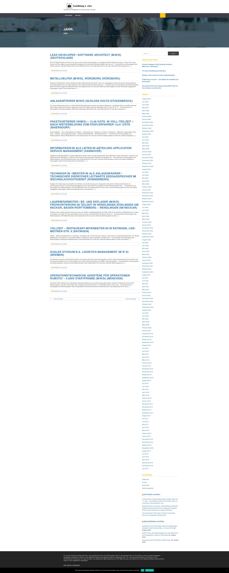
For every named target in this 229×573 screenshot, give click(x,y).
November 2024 (147, 160)
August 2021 (146, 275)
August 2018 (146, 380)
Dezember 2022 (147, 228)
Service (78, 15)
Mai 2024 (145, 178)
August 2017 (146, 416)
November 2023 (147, 196)
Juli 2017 (145, 419)
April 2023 (145, 216)
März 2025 (145, 149)
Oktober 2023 (146, 199)
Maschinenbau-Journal (154, 521)
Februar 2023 (146, 222)
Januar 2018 (146, 401)
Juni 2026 (145, 105)
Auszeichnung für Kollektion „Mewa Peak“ (156, 540)
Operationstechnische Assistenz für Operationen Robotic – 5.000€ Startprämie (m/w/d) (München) (90, 276)
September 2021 (147, 272)
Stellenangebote (147, 488)
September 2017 (147, 413)
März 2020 (145, 325)
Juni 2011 (145, 468)
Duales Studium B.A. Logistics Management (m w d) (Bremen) (89, 253)
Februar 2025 (146, 152)
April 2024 (145, 181)
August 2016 (146, 451)
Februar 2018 (146, 398)
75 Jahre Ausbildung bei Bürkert (154, 71)
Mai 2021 (145, 284)
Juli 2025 (145, 137)
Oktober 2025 (146, 128)
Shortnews (145, 485)
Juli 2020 (145, 313)
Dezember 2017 (147, 404)
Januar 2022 (146, 260)
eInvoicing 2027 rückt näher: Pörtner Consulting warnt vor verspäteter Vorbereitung (158, 514)
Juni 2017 (145, 422)
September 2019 (147, 342)
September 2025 (147, 131)
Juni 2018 (145, 386)
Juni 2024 (145, 175)
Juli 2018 (145, 383)
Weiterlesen (149, 570)
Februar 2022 (146, 257)
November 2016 (147, 442)
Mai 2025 (145, 143)
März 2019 (145, 360)
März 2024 (145, 184)
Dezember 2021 (147, 263)
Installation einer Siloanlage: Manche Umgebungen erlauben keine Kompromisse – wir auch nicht (159, 527)
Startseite (68, 15)
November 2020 (147, 301)
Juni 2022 (145, 246)
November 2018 (147, 372)
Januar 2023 (146, 225)
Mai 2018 (145, 389)
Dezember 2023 (147, 193)
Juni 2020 (145, 316)
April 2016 (145, 460)
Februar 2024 (146, 187)
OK (142, 570)
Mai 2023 (145, 213)
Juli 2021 (145, 278)
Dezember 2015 (147, 463)
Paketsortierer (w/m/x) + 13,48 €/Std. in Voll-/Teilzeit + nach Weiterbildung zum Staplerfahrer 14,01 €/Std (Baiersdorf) (92, 124)
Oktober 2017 (146, 410)
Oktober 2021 (146, 269)
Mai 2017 (145, 424)
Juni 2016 (145, 457)
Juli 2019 (145, 348)
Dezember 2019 (147, 334)
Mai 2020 (145, 319)
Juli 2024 (145, 172)
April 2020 (145, 322)
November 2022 (147, 231)
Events (144, 482)
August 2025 (146, 134)
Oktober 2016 (146, 445)
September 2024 (147, 166)
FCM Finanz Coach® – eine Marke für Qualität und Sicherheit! (160, 81)
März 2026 (145, 113)
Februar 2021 (146, 292)
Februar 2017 (146, 433)
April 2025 (145, 146)
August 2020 (146, 310)
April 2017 (145, 427)
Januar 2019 (146, 366)
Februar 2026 (146, 116)
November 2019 (147, 336)
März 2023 (145, 219)
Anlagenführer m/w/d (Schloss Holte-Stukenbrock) (91, 101)
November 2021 (147, 266)
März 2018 (145, 395)
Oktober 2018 (146, 375)
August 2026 (146, 99)
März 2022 (145, 254)
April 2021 (145, 287)
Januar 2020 (146, 331)
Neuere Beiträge (131, 299)
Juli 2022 (145, 243)
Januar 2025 (146, 154)
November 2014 (147, 466)
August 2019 (146, 345)
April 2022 (145, 251)
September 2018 (147, 378)
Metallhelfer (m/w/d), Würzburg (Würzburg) (85, 78)
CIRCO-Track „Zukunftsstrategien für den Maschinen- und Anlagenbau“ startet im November (160, 534)
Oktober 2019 (146, 339)
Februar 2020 (146, 328)
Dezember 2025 (147, 122)
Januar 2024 (146, 190)
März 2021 (145, 289)
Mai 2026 (145, 108)
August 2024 (146, 169)
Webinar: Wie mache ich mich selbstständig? (158, 75)
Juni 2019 (145, 351)
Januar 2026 (146, 119)
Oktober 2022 (146, 234)
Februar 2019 (146, 363)
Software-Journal (152, 494)
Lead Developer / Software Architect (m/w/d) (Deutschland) (85, 56)
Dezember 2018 (147, 369)
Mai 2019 (145, 354)
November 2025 (147, 125)
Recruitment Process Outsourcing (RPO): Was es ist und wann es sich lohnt (160, 87)
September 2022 (147, 237)
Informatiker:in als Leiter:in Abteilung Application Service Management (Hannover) (91, 149)
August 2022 (146, 240)
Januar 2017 (146, 436)
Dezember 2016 (147, 439)
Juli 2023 (145, 207)
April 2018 (145, 392)
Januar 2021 (146, 295)
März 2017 (145, 430)
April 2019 (145, 357)
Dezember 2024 (147, 157)
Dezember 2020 (147, 298)
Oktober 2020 (146, 304)
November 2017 (147, 407)
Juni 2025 (145, 140)
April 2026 (145, 111)
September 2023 (147, 201)
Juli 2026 (145, 102)
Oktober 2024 (146, 163)
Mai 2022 (145, 248)
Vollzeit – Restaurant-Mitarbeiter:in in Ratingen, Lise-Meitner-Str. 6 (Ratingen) (93, 229)
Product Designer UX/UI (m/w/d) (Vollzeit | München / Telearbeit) (157, 65)
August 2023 (146, 204)
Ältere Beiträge (58, 299)
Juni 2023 (145, 210)
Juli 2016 (145, 454)
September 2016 (147, 448)
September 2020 (147, 307)
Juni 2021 (145, 281)
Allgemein (63, 71)
